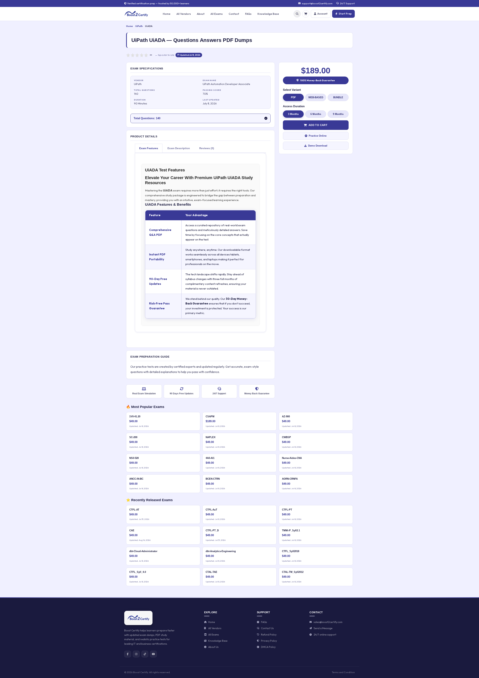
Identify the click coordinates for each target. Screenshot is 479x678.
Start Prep (345, 13)
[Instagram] (136, 654)
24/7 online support (325, 634)
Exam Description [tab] (178, 148)
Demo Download (317, 145)
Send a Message (323, 628)
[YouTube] (153, 654)
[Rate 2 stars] (133, 55)
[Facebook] (127, 654)
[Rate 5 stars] (146, 55)
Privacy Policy (269, 640)
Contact (234, 14)
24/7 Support (347, 3)
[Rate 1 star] (128, 55)
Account (322, 13)
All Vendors (183, 14)
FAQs (248, 14)
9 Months (338, 114)
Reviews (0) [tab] (206, 148)
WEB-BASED (315, 97)
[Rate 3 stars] (137, 55)
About (201, 14)
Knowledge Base (268, 14)
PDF (293, 97)
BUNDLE (338, 97)
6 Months (315, 114)
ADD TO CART (318, 125)
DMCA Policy (268, 647)
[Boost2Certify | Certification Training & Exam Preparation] (138, 618)
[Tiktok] (144, 654)
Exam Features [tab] (148, 148)
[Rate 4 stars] (142, 55)
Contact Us (267, 628)
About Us (213, 647)
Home (166, 14)
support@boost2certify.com (317, 3)
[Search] (297, 13)
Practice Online (318, 135)
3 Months (293, 114)
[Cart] (305, 13)
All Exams (216, 14)
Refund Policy (269, 634)
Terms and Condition (343, 672)
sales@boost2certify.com (328, 622)
